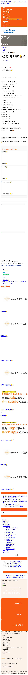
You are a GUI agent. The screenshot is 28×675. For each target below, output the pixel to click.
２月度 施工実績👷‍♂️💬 (7, 489)
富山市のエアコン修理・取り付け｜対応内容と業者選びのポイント (15, 497)
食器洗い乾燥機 (10, 549)
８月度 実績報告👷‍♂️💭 (7, 385)
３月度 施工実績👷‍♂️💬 (7, 440)
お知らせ (6, 521)
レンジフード (9, 539)
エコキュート (10, 529)
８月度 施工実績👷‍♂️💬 (7, 360)
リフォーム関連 (10, 537)
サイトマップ (6, 24)
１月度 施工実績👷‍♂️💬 (7, 409)
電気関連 (8, 547)
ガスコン (8, 531)
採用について (6, 16)
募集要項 (5, 17)
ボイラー (9, 536)
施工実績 (5, 14)
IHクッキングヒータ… (15, 563)
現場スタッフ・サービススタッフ (14, 19)
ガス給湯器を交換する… (16, 562)
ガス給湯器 (9, 532)
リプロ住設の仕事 (7, 9)
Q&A (4, 519)
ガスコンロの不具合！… (16, 565)
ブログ (5, 22)
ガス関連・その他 (11, 534)
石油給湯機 (9, 542)
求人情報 (5, 552)
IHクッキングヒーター (12, 527)
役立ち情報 (6, 524)
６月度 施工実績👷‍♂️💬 (14, 499)
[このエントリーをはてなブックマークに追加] (4, 273)
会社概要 (5, 21)
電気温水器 (9, 545)
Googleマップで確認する (7, 666)
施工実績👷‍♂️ (4, 311)
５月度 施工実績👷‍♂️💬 (14, 504)
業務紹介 (6, 550)
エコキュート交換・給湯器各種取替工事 (16, 575)
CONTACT (5, 34)
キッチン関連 (6, 13)
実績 (7, 60)
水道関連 (9, 541)
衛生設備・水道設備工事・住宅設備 (14, 577)
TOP (4, 8)
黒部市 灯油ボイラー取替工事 (16, 506)
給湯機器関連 (6, 11)
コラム (5, 26)
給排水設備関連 (10, 544)
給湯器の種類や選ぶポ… (16, 566)
